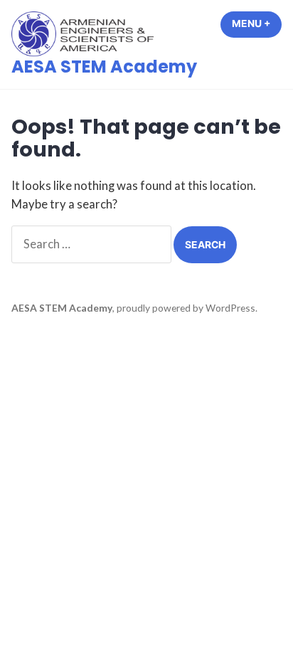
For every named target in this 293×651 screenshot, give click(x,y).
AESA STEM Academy (104, 66)
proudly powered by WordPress (186, 308)
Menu (257, 23)
